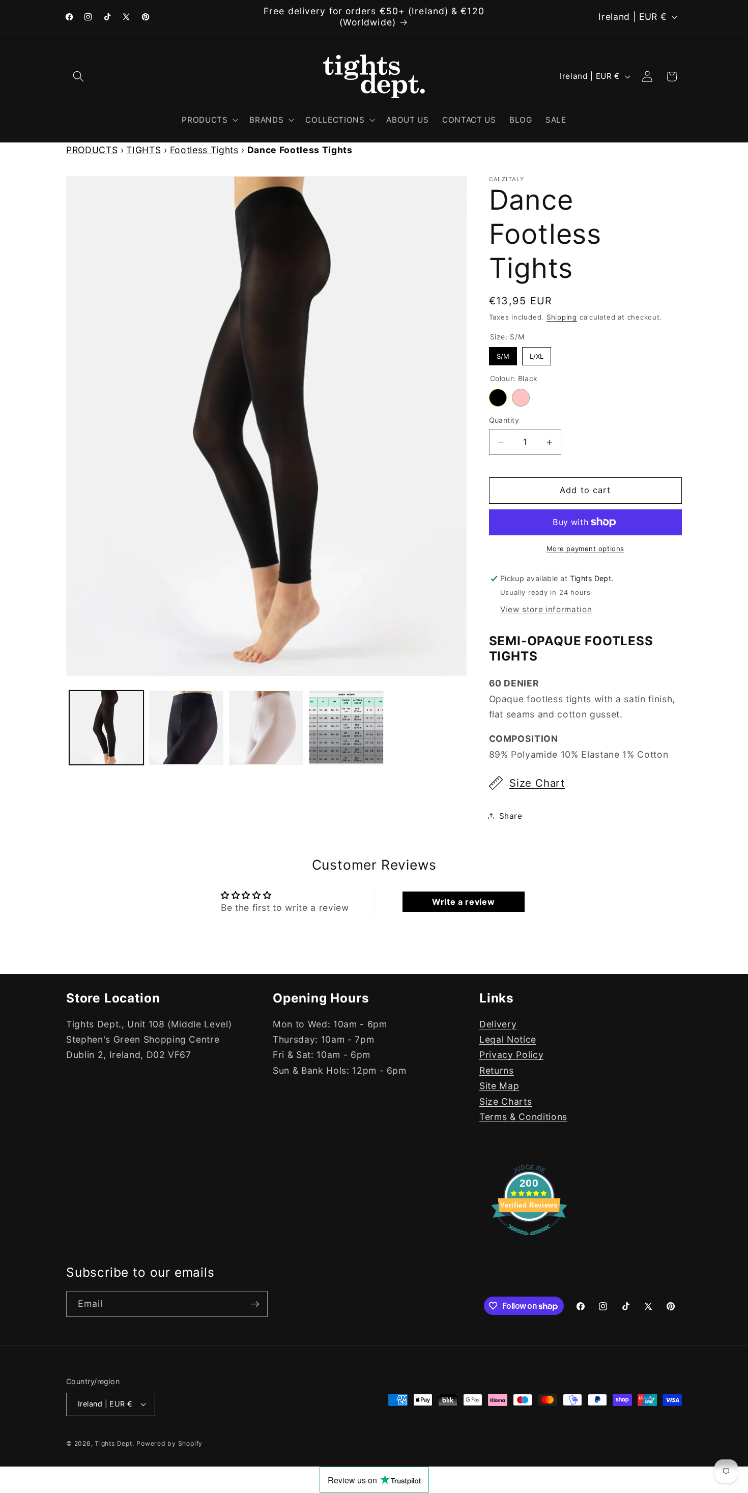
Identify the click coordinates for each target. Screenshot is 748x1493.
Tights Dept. (114, 1443)
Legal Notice (507, 1039)
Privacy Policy (511, 1055)
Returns (496, 1070)
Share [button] (511, 816)
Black (498, 398)
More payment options (585, 548)
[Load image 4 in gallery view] (266, 728)
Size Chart (537, 783)
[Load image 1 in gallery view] (106, 728)
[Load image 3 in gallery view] (186, 728)
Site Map (499, 1085)
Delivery (497, 1024)
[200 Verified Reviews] (529, 1239)
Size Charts (505, 1101)
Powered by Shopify (169, 1443)
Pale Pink (521, 398)
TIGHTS (143, 150)
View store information (546, 609)
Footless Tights (204, 150)
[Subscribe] (255, 1304)
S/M (502, 353)
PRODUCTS (92, 150)
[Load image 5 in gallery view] (346, 728)
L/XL (536, 353)
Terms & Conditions (523, 1116)
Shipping (561, 317)
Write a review (463, 902)
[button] (78, 76)
